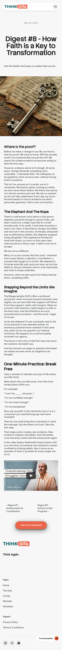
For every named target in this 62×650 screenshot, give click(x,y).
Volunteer (8, 606)
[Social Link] (5, 643)
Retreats (7, 601)
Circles (6, 596)
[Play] (31, 475)
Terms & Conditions (13, 627)
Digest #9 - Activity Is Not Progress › (45, 508)
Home (6, 585)
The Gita (7, 590)
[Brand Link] (15, 6)
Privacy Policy (10, 622)
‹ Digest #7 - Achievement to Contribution (15, 508)
